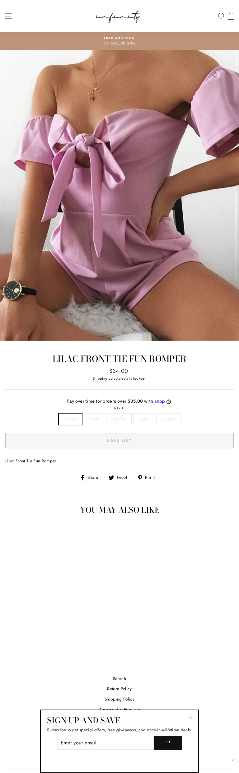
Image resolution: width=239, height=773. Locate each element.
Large (143, 419)
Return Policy (119, 689)
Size (119, 407)
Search (119, 678)
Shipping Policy (119, 699)
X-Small (70, 419)
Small (94, 419)
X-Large (168, 419)
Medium (119, 419)
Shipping (100, 378)
